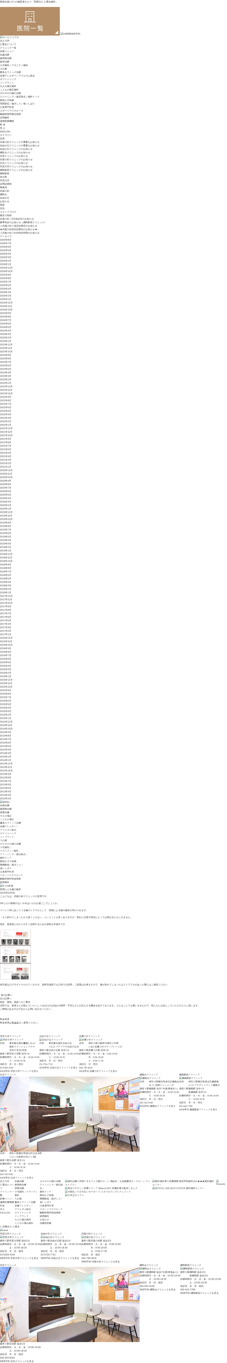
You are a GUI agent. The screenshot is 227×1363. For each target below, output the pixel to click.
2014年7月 (5, 739)
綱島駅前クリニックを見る (203, 1109)
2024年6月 (5, 323)
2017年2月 (5, 631)
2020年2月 (5, 505)
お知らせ (4, 201)
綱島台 (3, 194)
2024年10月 (6, 309)
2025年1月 (5, 299)
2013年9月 (5, 774)
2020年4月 (5, 498)
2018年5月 (5, 578)
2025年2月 (5, 295)
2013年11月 (6, 767)
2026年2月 (5, 260)
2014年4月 (5, 749)
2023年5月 (5, 369)
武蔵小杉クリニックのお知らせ (16, 159)
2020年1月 (5, 508)
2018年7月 (5, 571)
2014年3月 (5, 753)
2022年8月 (5, 400)
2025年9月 (5, 274)
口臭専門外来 (7, 107)
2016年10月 (6, 645)
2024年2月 (5, 337)
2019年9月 (5, 522)
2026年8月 (5, 239)
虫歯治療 (4, 54)
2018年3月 (5, 585)
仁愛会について (8, 44)
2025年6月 (5, 285)
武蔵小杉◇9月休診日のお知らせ (17, 218)
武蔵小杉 (4, 191)
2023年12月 (6, 344)
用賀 (2, 205)
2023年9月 (5, 355)
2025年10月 (6, 271)
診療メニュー (7, 1199)
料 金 (2, 124)
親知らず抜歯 (7, 100)
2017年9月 (5, 606)
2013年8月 (5, 777)
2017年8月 (5, 610)
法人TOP (4, 40)
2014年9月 (5, 732)
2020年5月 (5, 494)
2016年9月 (5, 648)
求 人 (2, 128)
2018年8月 (5, 568)
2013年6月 (5, 784)
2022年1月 (5, 425)
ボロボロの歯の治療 (10, 93)
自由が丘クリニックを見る (64, 1068)
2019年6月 (5, 533)
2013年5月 (5, 788)
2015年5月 (5, 704)
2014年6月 (5, 742)
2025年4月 (5, 288)
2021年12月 (6, 428)
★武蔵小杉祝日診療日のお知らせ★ (18, 229)
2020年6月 (5, 491)
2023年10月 (6, 351)
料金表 (15, 1022)
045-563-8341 (7, 1357)
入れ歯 (3, 68)
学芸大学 (4, 180)
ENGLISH (5, 131)
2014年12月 (6, 721)
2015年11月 (6, 683)
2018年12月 (6, 554)
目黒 (2, 138)
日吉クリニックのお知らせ (14, 163)
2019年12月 (6, 512)
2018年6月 (5, 575)
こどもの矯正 (7, 819)
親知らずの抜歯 (8, 861)
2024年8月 (5, 316)
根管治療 (4, 61)
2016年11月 (6, 641)
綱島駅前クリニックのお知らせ (16, 170)
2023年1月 (5, 383)
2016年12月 (6, 638)
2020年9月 (5, 480)
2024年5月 (5, 327)
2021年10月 (6, 435)
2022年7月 (5, 404)
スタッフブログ (8, 212)
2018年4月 (5, 582)
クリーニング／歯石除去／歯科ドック (20, 96)
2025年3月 (5, 292)
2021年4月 (5, 456)
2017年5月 (5, 620)
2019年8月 (5, 526)
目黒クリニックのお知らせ (14, 156)
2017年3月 (5, 627)
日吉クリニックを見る (22, 1178)
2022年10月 (6, 393)
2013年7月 (5, 781)
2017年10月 (6, 603)
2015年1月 (5, 718)
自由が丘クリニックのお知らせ (16, 149)
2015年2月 (5, 714)
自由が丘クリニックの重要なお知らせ (20, 145)
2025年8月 (5, 278)
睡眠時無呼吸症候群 (10, 114)
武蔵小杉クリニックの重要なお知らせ (20, 142)
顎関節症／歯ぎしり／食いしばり (17, 103)
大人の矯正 (6, 816)
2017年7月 (5, 613)
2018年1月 (5, 592)
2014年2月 (5, 756)
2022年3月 (5, 418)
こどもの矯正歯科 (9, 89)
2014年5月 (5, 746)
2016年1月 (5, 676)
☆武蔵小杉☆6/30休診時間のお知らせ (20, 232)
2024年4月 (5, 330)
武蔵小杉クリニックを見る (103, 1071)
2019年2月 (5, 547)
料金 (2, 1206)
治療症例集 (45, 1223)
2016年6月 (5, 658)
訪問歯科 (4, 117)
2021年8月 (5, 442)
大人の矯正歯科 (8, 86)
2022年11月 (6, 390)
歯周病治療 (6, 58)
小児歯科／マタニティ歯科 (14, 65)
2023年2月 (5, 379)
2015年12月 (6, 679)
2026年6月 (5, 246)
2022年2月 (5, 421)
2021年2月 (5, 463)
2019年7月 (5, 529)
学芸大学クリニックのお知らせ (16, 166)
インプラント (7, 82)
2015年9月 (5, 690)
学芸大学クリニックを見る (24, 1071)
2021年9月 (5, 438)
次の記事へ (6, 998)
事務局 (3, 187)
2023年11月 (6, 348)
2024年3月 (5, 334)
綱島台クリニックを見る (162, 1106)
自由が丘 (4, 198)
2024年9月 (5, 313)
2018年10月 (6, 561)
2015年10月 (6, 686)
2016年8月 (5, 651)
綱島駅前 (4, 173)
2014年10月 (6, 728)
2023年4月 (5, 372)
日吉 (2, 208)
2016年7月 (5, 655)
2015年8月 (5, 693)
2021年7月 (5, 445)
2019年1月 (5, 550)
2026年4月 (5, 253)
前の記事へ (6, 995)
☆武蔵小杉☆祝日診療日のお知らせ (18, 225)
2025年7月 (5, 281)
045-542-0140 (147, 1286)
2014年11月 (6, 725)
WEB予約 (5, 1071)
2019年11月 (6, 515)
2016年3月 (5, 669)
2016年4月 (5, 665)
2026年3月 (5, 257)
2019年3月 (5, 543)
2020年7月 (5, 487)
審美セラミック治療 (10, 72)
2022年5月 (5, 411)
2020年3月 (5, 501)
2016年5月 (5, 662)
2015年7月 (5, 697)
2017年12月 (6, 596)
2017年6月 (5, 617)
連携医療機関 (7, 121)
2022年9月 (5, 397)
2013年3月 (5, 795)
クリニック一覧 (8, 47)
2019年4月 (5, 540)
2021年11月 (6, 431)
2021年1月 (5, 466)
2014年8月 (5, 735)
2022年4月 (5, 414)
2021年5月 (5, 452)
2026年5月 (5, 250)
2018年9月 (5, 564)
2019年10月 (6, 519)
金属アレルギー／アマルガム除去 (17, 75)
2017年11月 (6, 599)
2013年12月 (6, 763)
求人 (2, 1209)
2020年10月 (6, 477)
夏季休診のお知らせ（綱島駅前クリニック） (23, 222)
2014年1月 (5, 760)
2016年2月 (5, 672)
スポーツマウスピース (11, 110)
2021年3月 (5, 459)
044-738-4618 (88, 1258)
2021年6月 (5, 449)
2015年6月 (5, 700)
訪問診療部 (6, 184)
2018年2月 (5, 589)
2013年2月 (5, 798)
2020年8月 (5, 484)
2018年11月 (6, 557)
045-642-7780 (187, 1289)
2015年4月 (5, 707)
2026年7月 (5, 243)
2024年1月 (5, 341)
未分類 (3, 177)
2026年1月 (5, 264)
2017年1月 (5, 634)
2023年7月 (5, 362)
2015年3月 (5, 711)
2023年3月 (5, 376)
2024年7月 (5, 320)
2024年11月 (6, 306)
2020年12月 (6, 470)
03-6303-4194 (7, 1254)
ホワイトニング (8, 79)
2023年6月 (5, 365)
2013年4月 (5, 791)
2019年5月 (5, 536)
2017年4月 (5, 624)
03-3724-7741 (48, 1254)
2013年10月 (6, 770)
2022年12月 (6, 386)
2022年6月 (5, 407)
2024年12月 (6, 302)
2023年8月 (5, 358)
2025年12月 (6, 267)
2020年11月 (6, 473)
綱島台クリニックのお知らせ (15, 152)
